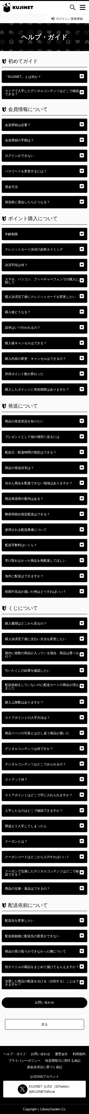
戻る (44, 1024)
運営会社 (61, 1054)
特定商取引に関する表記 (63, 1060)
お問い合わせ (44, 1002)
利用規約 (79, 1054)
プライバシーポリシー (24, 1060)
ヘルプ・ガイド (14, 1054)
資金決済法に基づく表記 (44, 1067)
